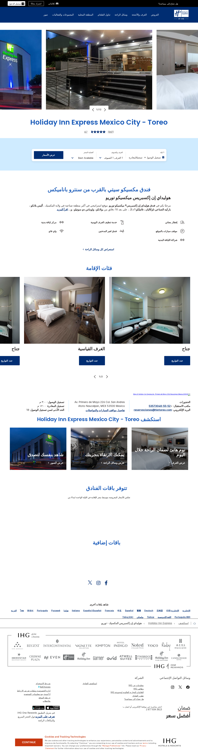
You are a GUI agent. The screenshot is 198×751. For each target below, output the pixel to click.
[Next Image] (104, 110)
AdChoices (45, 687)
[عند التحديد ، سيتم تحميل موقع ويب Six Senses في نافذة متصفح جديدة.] (17, 645)
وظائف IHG (139, 689)
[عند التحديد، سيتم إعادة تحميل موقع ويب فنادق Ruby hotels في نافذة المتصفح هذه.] (166, 645)
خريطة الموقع (44, 697)
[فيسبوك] (187, 687)
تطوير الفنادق (138, 695)
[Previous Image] (93, 110)
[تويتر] (180, 687)
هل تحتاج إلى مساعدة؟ (168, 3)
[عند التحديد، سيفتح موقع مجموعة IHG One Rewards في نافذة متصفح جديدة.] (169, 666)
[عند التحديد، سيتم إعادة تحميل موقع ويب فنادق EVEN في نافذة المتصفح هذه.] (52, 657)
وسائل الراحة (121, 14)
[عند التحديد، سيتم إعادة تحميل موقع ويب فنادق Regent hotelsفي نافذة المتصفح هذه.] (33, 645)
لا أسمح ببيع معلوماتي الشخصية (37, 694)
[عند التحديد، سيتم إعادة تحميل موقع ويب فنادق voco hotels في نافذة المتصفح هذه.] (153, 645)
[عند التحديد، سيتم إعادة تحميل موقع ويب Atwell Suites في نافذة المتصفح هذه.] (125, 657)
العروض (155, 14)
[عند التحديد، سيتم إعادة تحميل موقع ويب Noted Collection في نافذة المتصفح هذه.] (137, 645)
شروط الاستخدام (43, 683)
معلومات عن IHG (136, 685)
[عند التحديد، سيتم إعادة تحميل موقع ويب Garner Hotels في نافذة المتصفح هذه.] (98, 657)
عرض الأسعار (48, 154)
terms (145, 743)
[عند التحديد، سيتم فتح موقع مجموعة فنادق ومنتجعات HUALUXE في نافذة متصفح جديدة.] (180, 645)
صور (45, 14)
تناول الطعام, (104, 14)
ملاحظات (46, 701)
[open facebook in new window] (107, 583)
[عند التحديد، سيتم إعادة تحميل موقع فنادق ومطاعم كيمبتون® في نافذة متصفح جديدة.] (103, 645)
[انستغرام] (172, 687)
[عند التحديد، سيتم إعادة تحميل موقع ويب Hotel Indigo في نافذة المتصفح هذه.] (120, 645)
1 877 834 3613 (154, 709)
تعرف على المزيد (45, 716)
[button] (16, 3)
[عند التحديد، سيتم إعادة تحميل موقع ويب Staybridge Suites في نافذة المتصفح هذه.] (143, 657)
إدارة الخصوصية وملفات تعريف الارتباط (33, 690)
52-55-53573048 (160, 405)
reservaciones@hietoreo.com (153, 409)
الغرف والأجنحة (139, 14)
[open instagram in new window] (99, 583)
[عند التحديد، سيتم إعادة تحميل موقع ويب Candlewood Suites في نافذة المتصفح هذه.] (179, 657)
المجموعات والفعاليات (63, 14)
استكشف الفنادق (90, 683)
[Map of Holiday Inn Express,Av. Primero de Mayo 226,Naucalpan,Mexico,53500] (161, 394)
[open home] (193, 623)
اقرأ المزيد (62, 209)
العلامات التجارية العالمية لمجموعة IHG (127, 692)
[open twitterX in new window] (91, 583)
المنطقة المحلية (85, 14)
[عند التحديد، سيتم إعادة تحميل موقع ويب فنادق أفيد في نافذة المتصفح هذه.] (112, 657)
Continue (29, 742)
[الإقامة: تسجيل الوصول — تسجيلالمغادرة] (146, 157)
